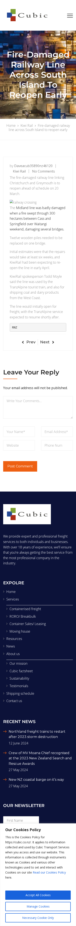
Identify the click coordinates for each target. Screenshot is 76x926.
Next (45, 342)
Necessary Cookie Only (38, 918)
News (10, 646)
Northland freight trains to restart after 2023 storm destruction (37, 734)
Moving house (20, 631)
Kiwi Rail (19, 171)
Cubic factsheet (21, 671)
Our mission (18, 663)
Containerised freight (25, 609)
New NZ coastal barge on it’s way (36, 780)
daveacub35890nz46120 (33, 165)
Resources (14, 638)
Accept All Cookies (38, 895)
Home (11, 591)
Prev (30, 342)
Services (12, 599)
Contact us (14, 700)
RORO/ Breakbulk (23, 616)
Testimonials (19, 686)
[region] (38, 874)
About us (13, 653)
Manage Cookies (38, 906)
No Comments (43, 171)
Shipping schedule (20, 693)
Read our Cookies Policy (49, 872)
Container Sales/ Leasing (28, 623)
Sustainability (19, 678)
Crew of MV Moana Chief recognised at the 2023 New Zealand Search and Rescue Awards (40, 758)
